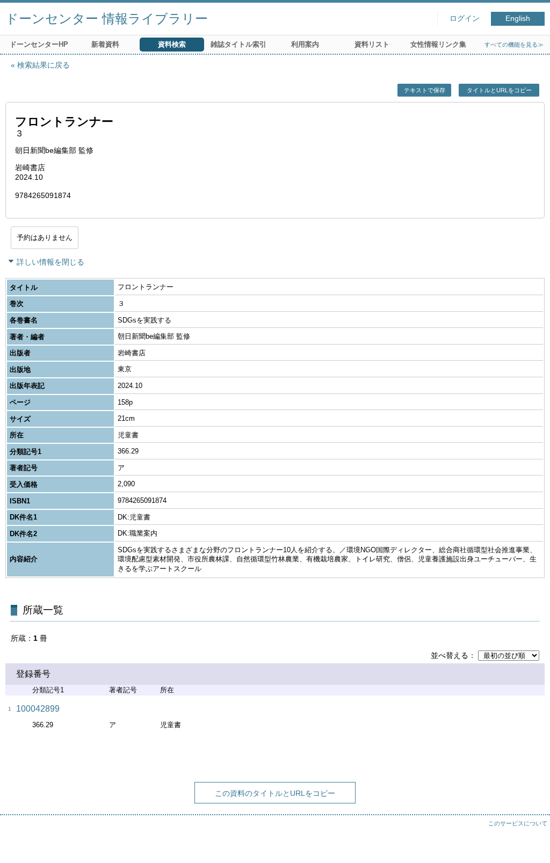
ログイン (465, 18)
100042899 (38, 708)
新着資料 (105, 44)
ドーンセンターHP (39, 44)
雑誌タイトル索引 (238, 44)
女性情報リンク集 (438, 44)
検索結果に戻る (43, 65)
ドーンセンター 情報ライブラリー (106, 18)
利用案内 (305, 44)
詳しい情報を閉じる (50, 262)
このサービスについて (517, 823)
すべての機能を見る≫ (514, 44)
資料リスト (371, 44)
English (517, 18)
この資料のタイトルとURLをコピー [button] (275, 793)
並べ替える (449, 655)
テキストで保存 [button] (424, 90)
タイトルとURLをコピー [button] (499, 90)
